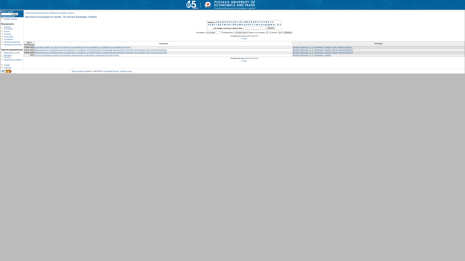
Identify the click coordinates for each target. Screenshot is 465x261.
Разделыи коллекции (8, 27)
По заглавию (8, 36)
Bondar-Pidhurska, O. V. (303, 50)
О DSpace (7, 67)
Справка (7, 65)
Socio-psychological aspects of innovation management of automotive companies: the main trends (77, 55)
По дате (7, 31)
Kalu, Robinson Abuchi (342, 47)
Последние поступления (13, 44)
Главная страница (10, 19)
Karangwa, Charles (322, 47)
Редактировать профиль (13, 60)
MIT (102, 71)
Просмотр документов (12, 42)
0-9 (218, 22)
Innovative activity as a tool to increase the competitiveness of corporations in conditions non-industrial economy (83, 47)
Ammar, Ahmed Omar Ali (342, 50)
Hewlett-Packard (113, 71)
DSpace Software (78, 71)
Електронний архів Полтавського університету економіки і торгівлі (49, 13)
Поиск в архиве (7, 12)
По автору (7, 34)
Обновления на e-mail (12, 53)
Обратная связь (126, 71)
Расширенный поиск (8, 16)
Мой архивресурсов (8, 56)
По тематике (8, 39)
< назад (244, 38)
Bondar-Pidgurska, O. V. (303, 47)
